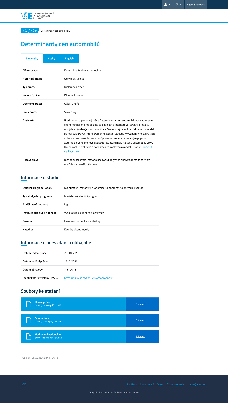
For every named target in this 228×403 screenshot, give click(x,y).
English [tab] (69, 58)
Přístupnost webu (175, 384)
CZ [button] (177, 4)
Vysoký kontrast (196, 4)
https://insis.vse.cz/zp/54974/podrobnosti (88, 278)
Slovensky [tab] (32, 58)
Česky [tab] (51, 58)
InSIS (23, 384)
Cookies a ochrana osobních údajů (145, 384)
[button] (167, 4)
